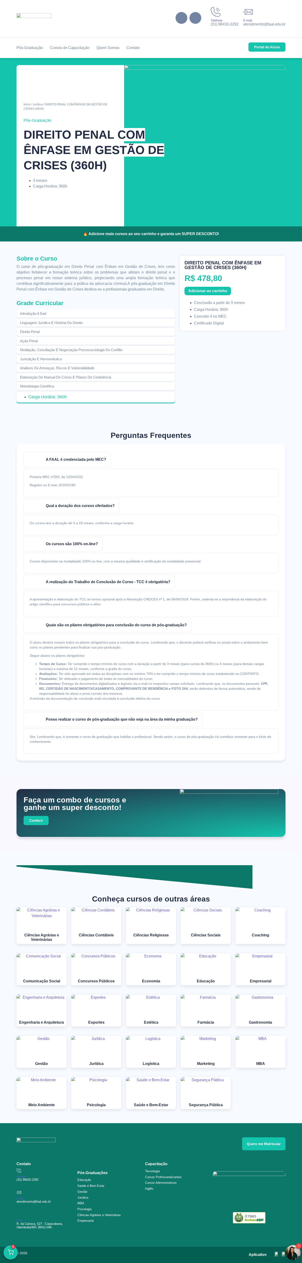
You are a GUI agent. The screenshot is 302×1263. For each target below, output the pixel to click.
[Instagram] (195, 18)
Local (20, 1220)
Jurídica (38, 104)
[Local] (19, 1214)
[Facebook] (181, 18)
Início (27, 104)
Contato (133, 48)
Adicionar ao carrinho (207, 291)
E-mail (247, 20)
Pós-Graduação (30, 48)
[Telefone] (215, 12)
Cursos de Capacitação (69, 48)
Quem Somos (107, 48)
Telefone (216, 20)
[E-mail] (248, 12)
